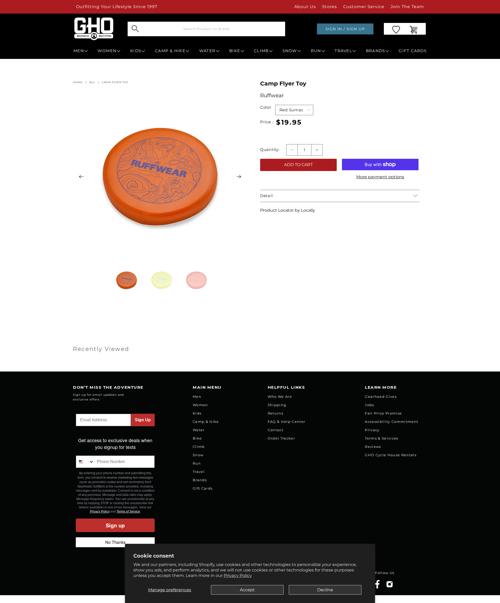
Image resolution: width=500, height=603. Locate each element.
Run (197, 463)
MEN (78, 50)
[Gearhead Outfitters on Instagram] (389, 586)
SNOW (290, 50)
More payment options (380, 176)
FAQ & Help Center (286, 421)
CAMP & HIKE (170, 50)
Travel (199, 472)
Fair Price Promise (383, 413)
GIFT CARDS (413, 50)
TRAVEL (343, 50)
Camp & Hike (206, 421)
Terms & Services (381, 438)
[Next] (239, 176)
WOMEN (107, 50)
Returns (275, 413)
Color (265, 107)
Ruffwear (272, 95)
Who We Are (280, 396)
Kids (197, 413)
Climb (199, 446)
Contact (275, 430)
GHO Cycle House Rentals (390, 455)
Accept (247, 589)
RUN (316, 50)
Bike (197, 438)
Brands (200, 480)
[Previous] (81, 176)
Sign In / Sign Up (345, 29)
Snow (198, 455)
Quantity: (270, 149)
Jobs (369, 405)
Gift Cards (203, 488)
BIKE (234, 50)
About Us (305, 6)
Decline (325, 589)
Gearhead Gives (381, 396)
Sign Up (143, 420)
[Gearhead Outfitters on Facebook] (377, 587)
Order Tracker (281, 438)
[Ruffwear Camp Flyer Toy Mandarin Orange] (160, 176)
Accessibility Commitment (391, 421)
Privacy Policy (238, 575)
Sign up (115, 525)
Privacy (372, 430)
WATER (207, 50)
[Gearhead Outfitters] (93, 28)
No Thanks (115, 542)
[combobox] (85, 462)
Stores (329, 6)
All (92, 82)
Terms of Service (128, 511)
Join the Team (407, 6)
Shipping (277, 405)
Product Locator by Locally (287, 210)
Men (197, 396)
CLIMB (261, 50)
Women (200, 405)
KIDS (135, 50)
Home (78, 82)
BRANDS (375, 50)
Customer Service (363, 6)
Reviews (373, 446)
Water (199, 430)
